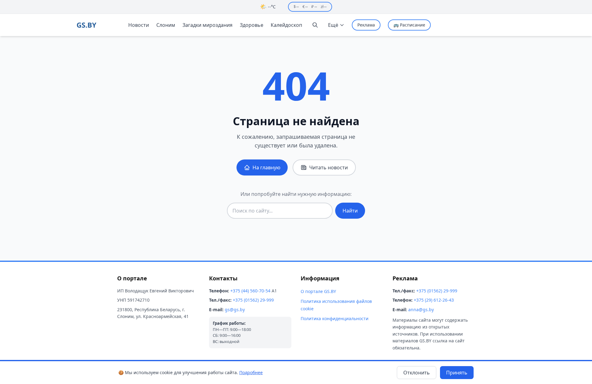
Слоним (165, 25)
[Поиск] (315, 25)
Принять (456, 372)
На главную (266, 167)
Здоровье (251, 25)
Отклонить (416, 372)
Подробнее (251, 372)
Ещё (333, 25)
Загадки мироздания (207, 25)
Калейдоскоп (286, 25)
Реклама (366, 25)
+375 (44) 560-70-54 (250, 291)
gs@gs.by (235, 309)
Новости (138, 25)
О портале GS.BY (318, 291)
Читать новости (328, 167)
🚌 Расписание (409, 25)
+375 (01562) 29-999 (253, 300)
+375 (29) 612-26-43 (434, 300)
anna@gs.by (421, 309)
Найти (350, 210)
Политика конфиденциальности (334, 318)
